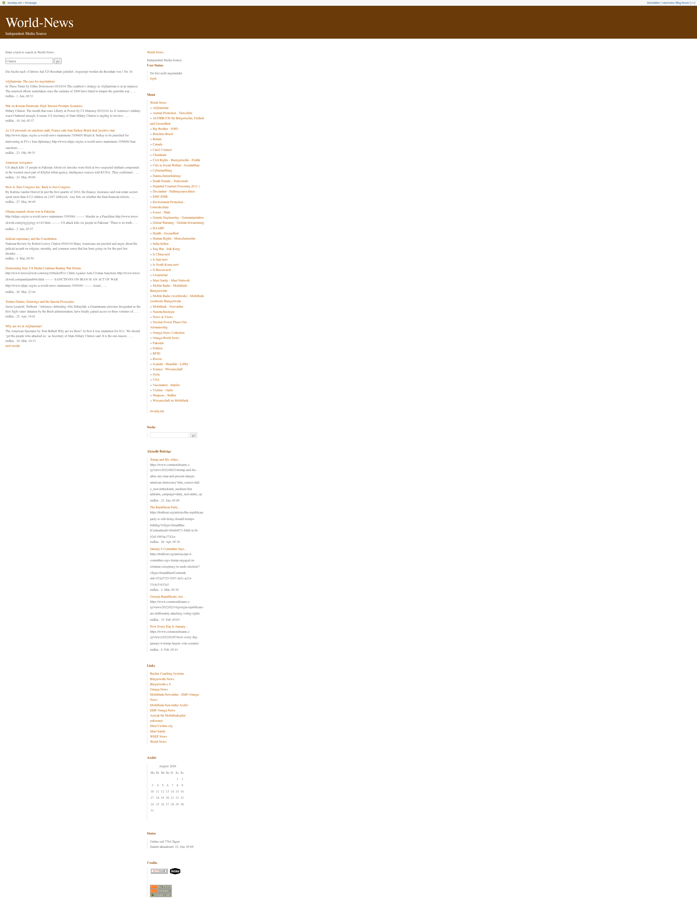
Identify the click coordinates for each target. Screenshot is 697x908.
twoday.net (15, 2)
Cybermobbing (162, 170)
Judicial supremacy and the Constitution (31, 238)
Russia (157, 358)
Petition (158, 348)
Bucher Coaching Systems (167, 673)
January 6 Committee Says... (168, 548)
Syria (156, 374)
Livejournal (160, 275)
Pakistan (158, 343)
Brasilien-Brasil (163, 134)
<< (692, 2)
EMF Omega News (162, 710)
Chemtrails (160, 154)
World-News (39, 22)
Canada (157, 144)
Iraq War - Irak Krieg (166, 248)
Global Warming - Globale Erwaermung (178, 222)
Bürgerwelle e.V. (161, 684)
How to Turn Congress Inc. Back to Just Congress (38, 187)
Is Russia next (162, 269)
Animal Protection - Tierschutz (172, 113)
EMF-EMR (160, 196)
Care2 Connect (162, 149)
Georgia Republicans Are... (167, 596)
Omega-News (159, 689)
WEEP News (158, 736)
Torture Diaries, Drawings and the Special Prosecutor (39, 301)
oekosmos (156, 720)
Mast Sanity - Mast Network (171, 280)
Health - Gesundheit (166, 233)
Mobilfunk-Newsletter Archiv (169, 705)
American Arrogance (18, 162)
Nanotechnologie (164, 311)
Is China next (161, 254)
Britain (157, 139)
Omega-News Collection (169, 332)
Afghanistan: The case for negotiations (30, 81)
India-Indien (161, 243)
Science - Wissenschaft (167, 369)
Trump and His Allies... (165, 459)
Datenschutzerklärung (167, 175)
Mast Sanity (158, 731)
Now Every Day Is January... (169, 626)
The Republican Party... (165, 507)
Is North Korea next (166, 264)
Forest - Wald (161, 212)
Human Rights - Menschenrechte (174, 238)
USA (156, 379)
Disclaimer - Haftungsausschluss (174, 191)
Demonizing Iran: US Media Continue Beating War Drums (43, 268)
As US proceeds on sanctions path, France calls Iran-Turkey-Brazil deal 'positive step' (60, 130)
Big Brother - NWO (165, 128)
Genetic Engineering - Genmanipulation (178, 217)
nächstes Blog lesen (675, 2)
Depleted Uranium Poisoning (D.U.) (176, 186)
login (153, 78)
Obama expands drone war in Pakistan (30, 211)
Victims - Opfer (163, 390)
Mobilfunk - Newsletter (168, 306)
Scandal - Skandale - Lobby (170, 364)
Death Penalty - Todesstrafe (170, 181)
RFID (156, 353)
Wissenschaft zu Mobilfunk (170, 400)
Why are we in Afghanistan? (23, 326)
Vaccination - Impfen (166, 385)
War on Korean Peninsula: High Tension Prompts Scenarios (43, 105)
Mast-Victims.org (161, 725)
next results (12, 345)
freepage (31, 2)
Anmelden (653, 2)
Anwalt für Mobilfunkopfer (168, 715)
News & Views (163, 316)
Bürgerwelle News (162, 679)
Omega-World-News (166, 337)
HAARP (158, 228)
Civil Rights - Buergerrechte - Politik (176, 160)
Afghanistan (161, 107)
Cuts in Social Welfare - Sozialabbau (176, 165)
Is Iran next (160, 259)
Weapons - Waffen (164, 395)
